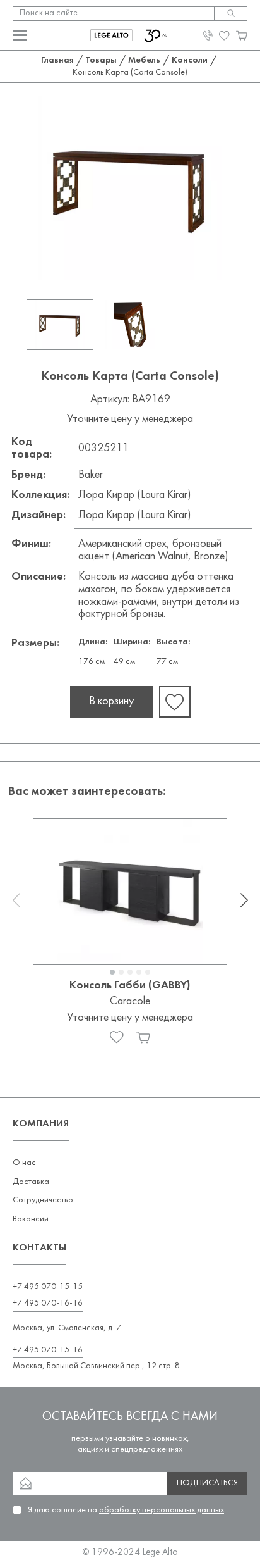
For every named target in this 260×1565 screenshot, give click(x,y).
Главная (57, 60)
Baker (90, 475)
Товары (101, 60)
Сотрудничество (43, 1200)
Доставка (31, 1182)
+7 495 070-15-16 (48, 1350)
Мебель (144, 60)
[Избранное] (117, 1037)
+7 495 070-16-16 (48, 1303)
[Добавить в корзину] (143, 1037)
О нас (24, 1163)
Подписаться (207, 1483)
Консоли (190, 60)
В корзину (111, 701)
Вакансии (31, 1219)
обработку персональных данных (161, 1510)
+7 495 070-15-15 (48, 1287)
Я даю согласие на (126, 1510)
